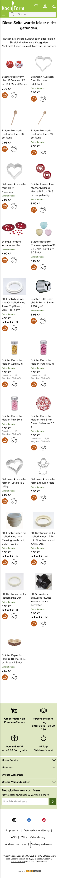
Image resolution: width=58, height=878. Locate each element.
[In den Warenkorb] (5, 95)
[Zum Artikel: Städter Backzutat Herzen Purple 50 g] (43, 347)
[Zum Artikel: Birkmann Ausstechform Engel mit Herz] (43, 466)
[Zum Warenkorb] (54, 6)
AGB (14, 837)
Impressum (12, 830)
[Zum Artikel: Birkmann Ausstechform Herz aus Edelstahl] (43, 64)
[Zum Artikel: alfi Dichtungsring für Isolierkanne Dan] (14, 581)
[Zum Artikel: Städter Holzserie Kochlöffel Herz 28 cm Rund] (43, 117)
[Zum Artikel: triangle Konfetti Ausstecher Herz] (14, 228)
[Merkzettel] (36, 6)
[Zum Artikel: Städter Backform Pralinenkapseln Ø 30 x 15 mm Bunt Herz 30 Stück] (43, 228)
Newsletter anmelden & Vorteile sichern (25, 795)
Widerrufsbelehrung (33, 837)
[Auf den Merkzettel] (14, 95)
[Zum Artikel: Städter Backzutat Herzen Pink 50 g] (14, 403)
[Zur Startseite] (13, 6)
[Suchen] (13, 14)
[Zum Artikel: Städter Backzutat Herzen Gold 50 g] (14, 347)
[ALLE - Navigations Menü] (4, 14)
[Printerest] (44, 820)
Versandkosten (18, 859)
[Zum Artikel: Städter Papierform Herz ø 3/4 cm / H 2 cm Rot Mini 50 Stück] (14, 64)
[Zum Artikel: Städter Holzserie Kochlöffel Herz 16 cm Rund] (14, 117)
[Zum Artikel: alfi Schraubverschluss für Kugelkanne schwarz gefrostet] (43, 581)
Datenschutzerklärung (36, 830)
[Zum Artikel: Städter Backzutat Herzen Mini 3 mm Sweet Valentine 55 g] (43, 403)
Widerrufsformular (16, 844)
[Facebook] (29, 820)
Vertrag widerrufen (42, 844)
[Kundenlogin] (45, 6)
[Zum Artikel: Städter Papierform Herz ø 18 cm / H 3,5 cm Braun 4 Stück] (14, 642)
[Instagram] (14, 820)
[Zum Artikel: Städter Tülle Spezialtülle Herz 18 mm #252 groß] (43, 286)
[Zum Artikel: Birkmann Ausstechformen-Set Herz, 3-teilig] (14, 466)
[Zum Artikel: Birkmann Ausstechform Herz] (14, 171)
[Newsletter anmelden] (52, 801)
